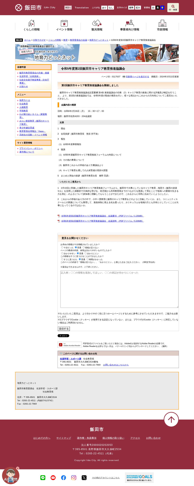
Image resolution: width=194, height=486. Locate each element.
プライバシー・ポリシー (31, 148)
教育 (65, 40)
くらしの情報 (54, 40)
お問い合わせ (153, 438)
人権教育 (23, 107)
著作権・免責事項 (86, 438)
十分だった (69, 247)
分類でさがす (39, 40)
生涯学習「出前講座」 (30, 76)
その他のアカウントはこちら (106, 477)
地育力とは (24, 100)
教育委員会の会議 (78, 40)
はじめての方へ (41, 438)
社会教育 (23, 104)
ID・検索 (173, 10)
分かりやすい (69, 253)
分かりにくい (93, 253)
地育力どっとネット (99, 40)
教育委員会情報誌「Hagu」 (32, 131)
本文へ (68, 8)
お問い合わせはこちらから (116, 365)
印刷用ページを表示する (137, 76)
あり (104, 7)
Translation (82, 7)
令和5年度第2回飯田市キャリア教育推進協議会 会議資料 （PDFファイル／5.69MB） (102, 221)
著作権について (26, 152)
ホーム (27, 40)
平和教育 (23, 111)
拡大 (138, 7)
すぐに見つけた (70, 259)
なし (111, 7)
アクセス (135, 438)
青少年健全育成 (26, 128)
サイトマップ (63, 438)
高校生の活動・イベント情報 (33, 134)
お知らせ (23, 86)
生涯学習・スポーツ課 (70, 359)
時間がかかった (96, 259)
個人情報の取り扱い (113, 438)
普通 (79, 247)
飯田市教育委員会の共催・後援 (34, 73)
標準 (131, 7)
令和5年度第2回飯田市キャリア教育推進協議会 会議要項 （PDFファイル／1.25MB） (102, 216)
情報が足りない (92, 247)
